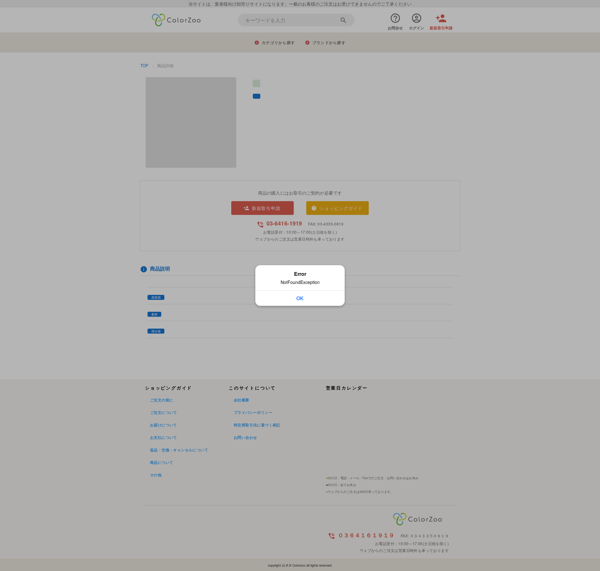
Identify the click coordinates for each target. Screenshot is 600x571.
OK (300, 298)
